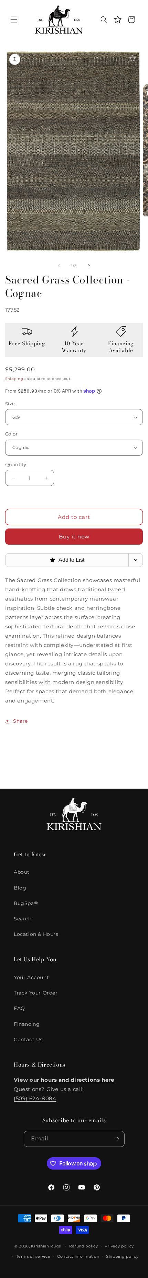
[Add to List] (132, 58)
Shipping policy (122, 1256)
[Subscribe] (116, 1139)
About (22, 872)
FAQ (19, 1008)
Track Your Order (36, 993)
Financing (27, 1024)
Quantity (15, 464)
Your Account (31, 977)
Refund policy (83, 1246)
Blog (20, 888)
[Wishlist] (118, 19)
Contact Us (28, 1039)
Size (10, 403)
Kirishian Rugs (46, 1245)
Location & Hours (36, 934)
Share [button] (20, 721)
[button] (13, 19)
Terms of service (33, 1256)
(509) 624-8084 (35, 1098)
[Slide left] (58, 265)
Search (23, 919)
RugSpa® (26, 903)
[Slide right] (89, 265)
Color (11, 434)
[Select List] (136, 560)
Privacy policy (119, 1246)
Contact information (78, 1256)
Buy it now (74, 536)
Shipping (14, 378)
